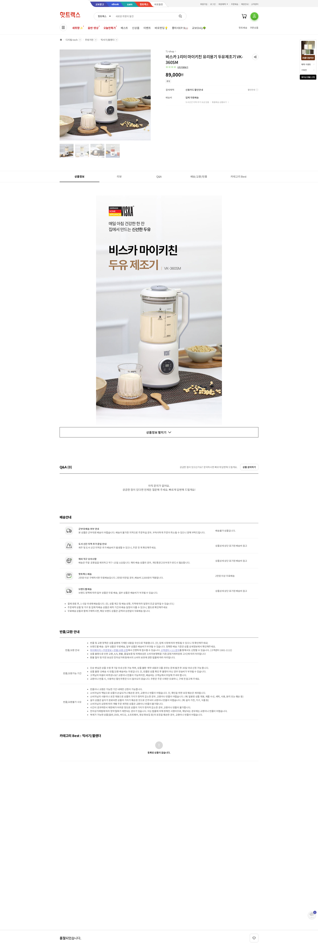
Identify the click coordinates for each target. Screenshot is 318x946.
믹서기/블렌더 (107, 39)
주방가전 (89, 39)
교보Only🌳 (199, 28)
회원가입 (204, 4)
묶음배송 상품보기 (219, 102)
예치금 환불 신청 (308, 77)
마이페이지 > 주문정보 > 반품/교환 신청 (109, 650)
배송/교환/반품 (198, 176)
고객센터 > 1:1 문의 (170, 650)
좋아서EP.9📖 (180, 28)
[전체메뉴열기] (63, 27)
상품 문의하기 (249, 467)
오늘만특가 (110, 28)
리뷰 (119, 176)
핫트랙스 (102, 16)
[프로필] (254, 16)
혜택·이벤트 (306, 64)
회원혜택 (222, 4)
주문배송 (234, 4)
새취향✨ (77, 28)
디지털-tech (72, 39)
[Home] (61, 39)
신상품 (135, 28)
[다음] (151, 96)
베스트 (124, 28)
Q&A (159, 176)
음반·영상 (93, 28)
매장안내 (244, 4)
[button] (255, 57)
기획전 (304, 70)
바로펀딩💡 (161, 28)
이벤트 (147, 28)
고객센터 (254, 4)
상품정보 (79, 176)
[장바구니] (244, 16)
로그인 (213, 4)
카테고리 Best (238, 176)
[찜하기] (254, 938)
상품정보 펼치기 (156, 432)
